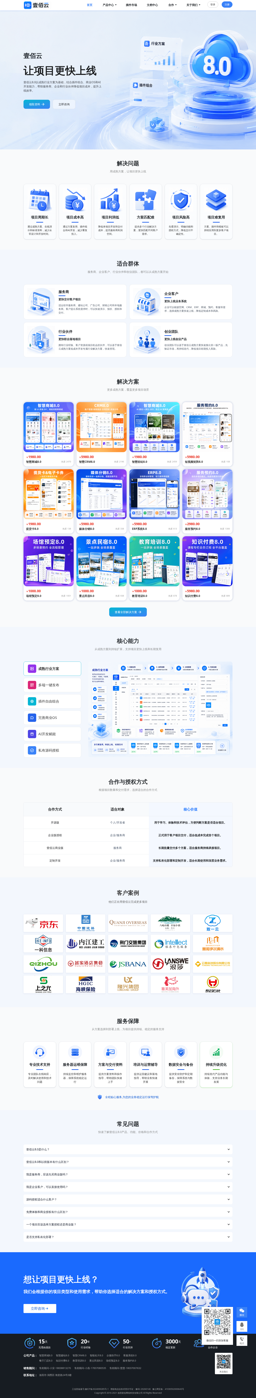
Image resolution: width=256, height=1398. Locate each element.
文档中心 (152, 5)
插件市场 (131, 5)
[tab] (52, 669)
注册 (227, 4)
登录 (212, 4)
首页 (89, 5)
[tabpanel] (160, 709)
